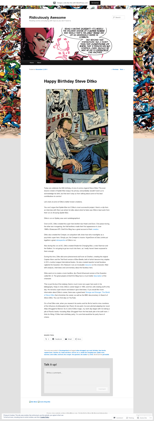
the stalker (84, 354)
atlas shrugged (81, 350)
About (39, 62)
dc (60, 352)
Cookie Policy (44, 417)
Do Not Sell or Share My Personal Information (92, 413)
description (98, 276)
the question (76, 354)
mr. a (78, 352)
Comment (102, 389)
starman (46, 354)
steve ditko (53, 354)
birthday (95, 350)
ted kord (60, 354)
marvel (74, 352)
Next (122, 69)
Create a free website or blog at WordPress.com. (62, 413)
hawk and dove (66, 352)
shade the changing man (88, 352)
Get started (95, 3)
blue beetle (102, 350)
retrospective (61, 240)
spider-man (100, 352)
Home (32, 62)
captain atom (48, 352)
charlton (55, 352)
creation (95, 229)
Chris (91, 354)
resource (88, 265)
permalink (106, 354)
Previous (114, 69)
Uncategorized (64, 350)
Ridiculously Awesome (47, 17)
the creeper (67, 354)
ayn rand (89, 350)
